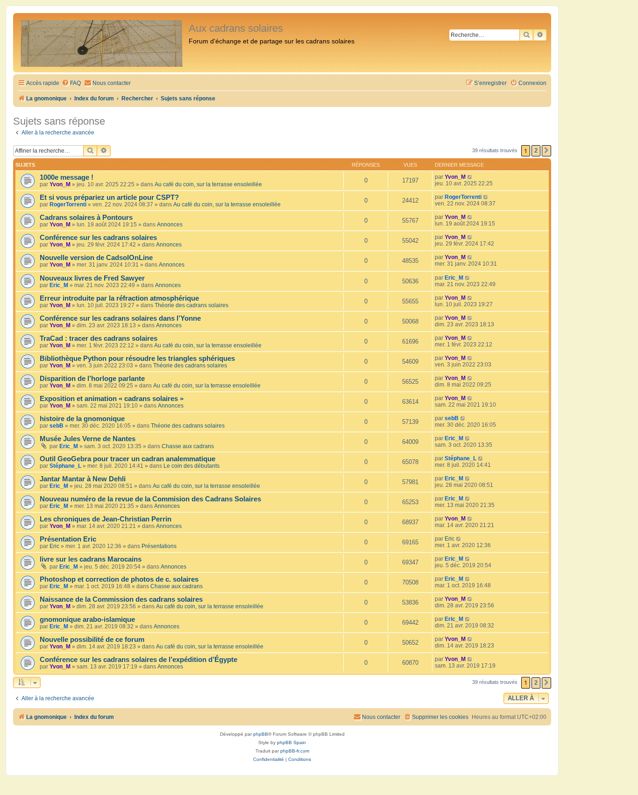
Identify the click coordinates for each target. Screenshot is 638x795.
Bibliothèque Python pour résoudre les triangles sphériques (137, 358)
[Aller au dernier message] (470, 177)
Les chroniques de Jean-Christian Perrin (105, 519)
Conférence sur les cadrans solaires (98, 237)
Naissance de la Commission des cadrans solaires (121, 599)
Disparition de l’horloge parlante (92, 378)
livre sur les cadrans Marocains (91, 559)
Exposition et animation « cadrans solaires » (112, 398)
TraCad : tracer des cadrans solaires (98, 338)
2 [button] (536, 150)
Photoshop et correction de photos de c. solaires (119, 579)
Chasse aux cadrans (188, 446)
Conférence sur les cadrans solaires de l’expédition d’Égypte (138, 659)
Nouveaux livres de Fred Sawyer (92, 278)
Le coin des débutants (191, 466)
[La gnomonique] (102, 42)
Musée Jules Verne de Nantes (87, 439)
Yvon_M (60, 184)
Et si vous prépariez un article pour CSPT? (109, 197)
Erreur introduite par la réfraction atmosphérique (119, 298)
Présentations (159, 546)
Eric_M (59, 285)
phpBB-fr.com (294, 750)
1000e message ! (66, 177)
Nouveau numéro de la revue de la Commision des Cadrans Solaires (150, 499)
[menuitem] (71, 83)
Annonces (170, 224)
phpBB (260, 734)
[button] (546, 150)
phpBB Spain (291, 742)
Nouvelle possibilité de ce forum (92, 639)
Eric (54, 546)
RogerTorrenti (68, 204)
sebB (57, 425)
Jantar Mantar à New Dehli (83, 479)
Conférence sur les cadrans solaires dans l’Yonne (120, 318)
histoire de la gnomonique (82, 418)
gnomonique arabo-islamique (87, 619)
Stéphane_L (65, 466)
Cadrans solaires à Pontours (86, 217)
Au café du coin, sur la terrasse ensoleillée (208, 184)
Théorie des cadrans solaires (191, 305)
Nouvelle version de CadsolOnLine (96, 257)
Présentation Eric (68, 539)
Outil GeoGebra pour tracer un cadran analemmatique (127, 459)
